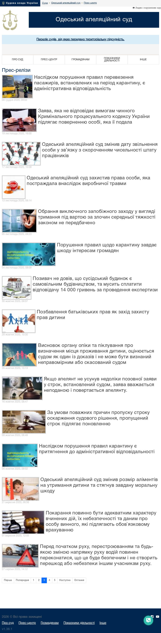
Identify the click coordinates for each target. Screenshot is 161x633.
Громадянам (50, 623)
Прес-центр (27, 623)
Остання (79, 580)
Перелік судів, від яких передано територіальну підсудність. (80, 39)
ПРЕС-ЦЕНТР (49, 60)
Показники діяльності (79, 623)
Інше (103, 623)
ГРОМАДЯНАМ (80, 60)
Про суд (8, 623)
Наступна (64, 580)
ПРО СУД (17, 60)
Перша (8, 580)
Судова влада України (22, 3)
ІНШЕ (143, 60)
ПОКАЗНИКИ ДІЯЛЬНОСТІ (112, 59)
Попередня (22, 580)
